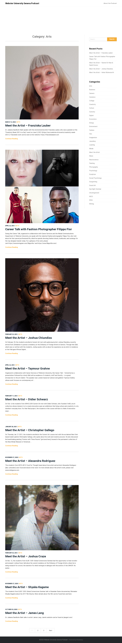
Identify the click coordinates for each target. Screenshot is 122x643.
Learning (92, 145)
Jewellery (92, 141)
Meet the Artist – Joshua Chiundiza (28, 337)
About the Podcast (110, 3)
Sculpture (92, 174)
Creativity (92, 104)
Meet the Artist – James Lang (24, 613)
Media (91, 148)
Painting (92, 163)
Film (90, 134)
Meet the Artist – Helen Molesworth (101, 72)
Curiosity (92, 112)
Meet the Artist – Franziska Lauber (28, 125)
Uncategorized (94, 193)
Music (91, 156)
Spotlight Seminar (95, 189)
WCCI (91, 196)
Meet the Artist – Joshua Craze (25, 556)
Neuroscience (93, 160)
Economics (93, 119)
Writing (91, 204)
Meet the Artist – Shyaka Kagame (27, 587)
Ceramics (92, 97)
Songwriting (93, 182)
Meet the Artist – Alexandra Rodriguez (30, 461)
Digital (91, 115)
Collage (91, 101)
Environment (93, 126)
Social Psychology (95, 178)
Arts (90, 86)
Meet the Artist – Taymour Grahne (27, 368)
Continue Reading (11, 139)
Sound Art (92, 185)
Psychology (93, 171)
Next (50, 630)
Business (92, 90)
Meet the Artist (94, 152)
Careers (91, 93)
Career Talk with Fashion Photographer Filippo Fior (38, 229)
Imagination (93, 137)
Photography (93, 167)
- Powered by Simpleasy (75, 640)
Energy (91, 123)
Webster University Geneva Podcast (22, 3)
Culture (91, 108)
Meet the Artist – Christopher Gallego (29, 430)
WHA (91, 200)
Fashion (91, 130)
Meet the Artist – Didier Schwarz (26, 399)
